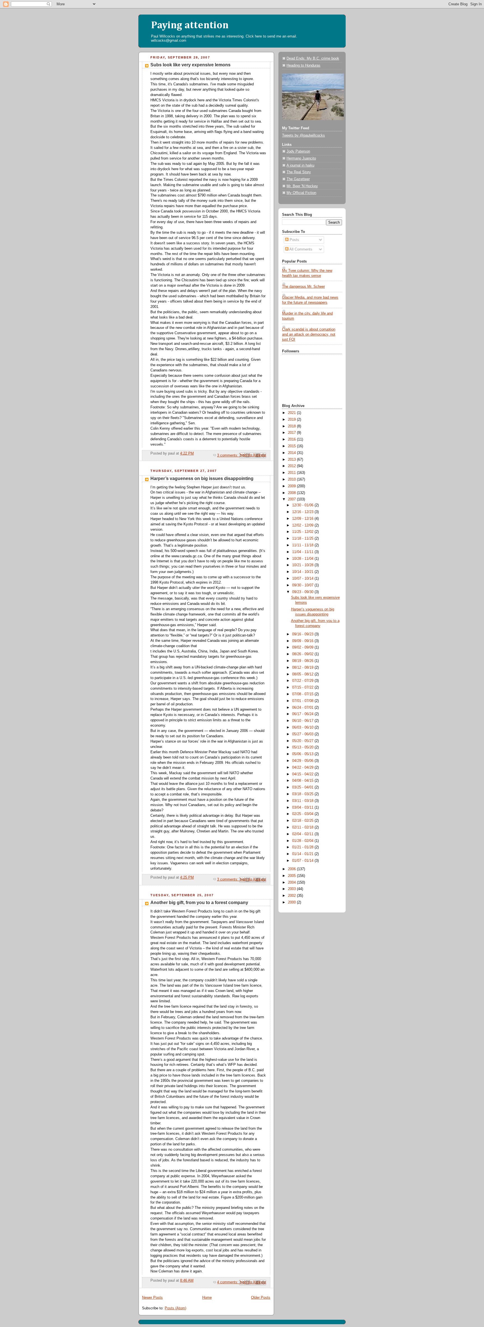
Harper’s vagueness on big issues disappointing (201, 478)
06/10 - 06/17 (303, 721)
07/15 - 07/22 (303, 687)
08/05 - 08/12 (303, 674)
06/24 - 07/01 (303, 708)
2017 (292, 433)
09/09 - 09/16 (303, 641)
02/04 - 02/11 (303, 834)
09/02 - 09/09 (303, 647)
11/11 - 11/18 (303, 545)
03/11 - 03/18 (303, 801)
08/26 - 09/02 (303, 654)
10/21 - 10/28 (303, 565)
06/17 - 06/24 (303, 714)
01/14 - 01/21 (303, 854)
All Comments (300, 249)
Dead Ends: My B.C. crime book (313, 58)
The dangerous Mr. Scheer (303, 287)
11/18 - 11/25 (303, 538)
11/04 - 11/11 (303, 552)
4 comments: (228, 1282)
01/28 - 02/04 (303, 841)
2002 (292, 896)
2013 (292, 460)
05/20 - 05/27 (303, 741)
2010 (292, 479)
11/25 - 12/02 (303, 532)
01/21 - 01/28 (303, 847)
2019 (292, 420)
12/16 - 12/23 (303, 512)
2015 (292, 446)
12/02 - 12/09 (303, 525)
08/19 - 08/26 (303, 661)
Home (207, 1298)
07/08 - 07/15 (303, 694)
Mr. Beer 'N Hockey (302, 186)
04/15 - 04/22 (303, 774)
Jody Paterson (298, 151)
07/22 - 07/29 (303, 681)
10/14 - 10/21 (303, 572)
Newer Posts (152, 1298)
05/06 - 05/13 (303, 754)
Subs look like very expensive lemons (190, 64)
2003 (292, 889)
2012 (292, 466)
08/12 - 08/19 (303, 668)
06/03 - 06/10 (303, 727)
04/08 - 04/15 (303, 781)
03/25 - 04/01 (303, 787)
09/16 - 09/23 (303, 634)
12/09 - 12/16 (303, 519)
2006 (292, 869)
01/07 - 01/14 (303, 861)
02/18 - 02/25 (303, 821)
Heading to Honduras (303, 65)
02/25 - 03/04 (303, 814)
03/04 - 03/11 (303, 807)
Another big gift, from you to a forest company (199, 902)
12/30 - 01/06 (303, 505)
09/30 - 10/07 (303, 585)
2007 (292, 499)
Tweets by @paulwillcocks (303, 135)
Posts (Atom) (175, 1308)
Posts (293, 240)
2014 (292, 453)
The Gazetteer (298, 179)
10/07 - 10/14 (303, 579)
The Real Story (299, 172)
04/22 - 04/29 (303, 767)
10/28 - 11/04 (303, 559)
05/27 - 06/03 (303, 734)
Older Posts (260, 1298)
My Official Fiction (301, 193)
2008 (292, 493)
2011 (292, 473)
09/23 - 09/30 (303, 592)
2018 (292, 426)
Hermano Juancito (301, 158)
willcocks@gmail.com (168, 40)
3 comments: (228, 455)
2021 (292, 413)
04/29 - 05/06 (303, 761)
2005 (292, 876)
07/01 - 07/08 (303, 701)
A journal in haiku (300, 165)
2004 (292, 882)
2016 (292, 439)
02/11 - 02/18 (303, 827)
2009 (292, 486)
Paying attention (190, 25)
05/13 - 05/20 (303, 747)
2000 (292, 902)
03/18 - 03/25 (303, 794)
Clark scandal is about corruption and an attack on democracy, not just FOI (308, 334)
